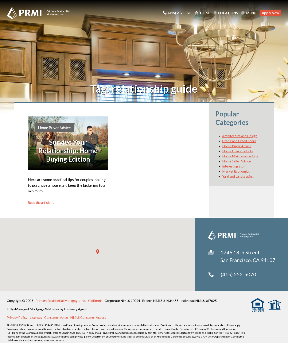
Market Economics (236, 171)
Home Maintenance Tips (240, 156)
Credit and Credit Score (239, 141)
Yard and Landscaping (238, 176)
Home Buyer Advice (54, 127)
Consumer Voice (56, 317)
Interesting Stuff (234, 166)
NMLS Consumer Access (88, 317)
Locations (228, 13)
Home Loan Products (237, 151)
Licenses (36, 317)
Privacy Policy (17, 317)
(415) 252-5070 (238, 274)
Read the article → (41, 202)
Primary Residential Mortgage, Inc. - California (68, 300)
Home (205, 13)
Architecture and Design (239, 136)
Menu (251, 13)
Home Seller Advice (236, 161)
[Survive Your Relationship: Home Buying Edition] (68, 143)
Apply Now (270, 13)
